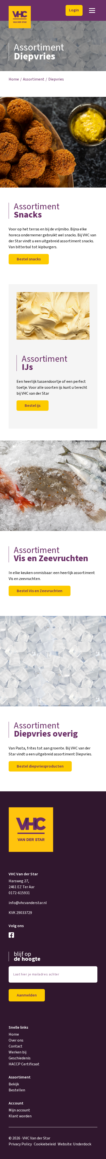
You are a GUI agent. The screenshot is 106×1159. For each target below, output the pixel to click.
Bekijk (14, 1084)
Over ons (16, 1040)
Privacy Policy (20, 1144)
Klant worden (20, 1116)
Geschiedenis (20, 1058)
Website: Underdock (74, 1144)
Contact (15, 1046)
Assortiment (33, 79)
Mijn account (19, 1110)
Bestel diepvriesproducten (40, 766)
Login (74, 10)
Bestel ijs (32, 405)
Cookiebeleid (45, 1144)
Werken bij (17, 1052)
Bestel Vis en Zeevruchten (39, 591)
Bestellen (17, 1090)
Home (14, 79)
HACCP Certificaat (24, 1064)
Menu (92, 10)
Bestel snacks (29, 259)
